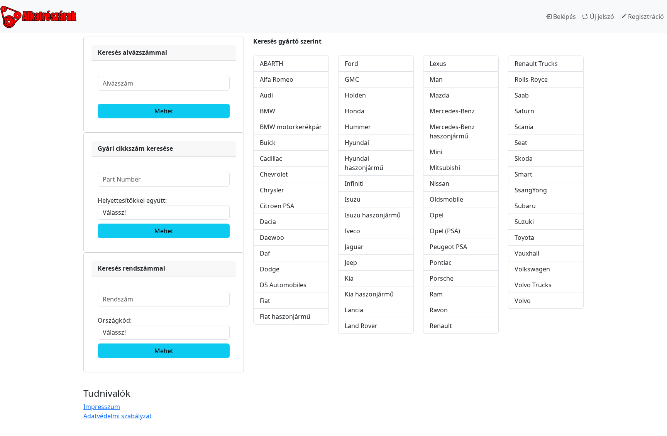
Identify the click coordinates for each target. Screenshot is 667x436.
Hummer (358, 127)
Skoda (524, 158)
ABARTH (271, 63)
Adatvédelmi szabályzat (117, 416)
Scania (524, 127)
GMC (352, 79)
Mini (436, 152)
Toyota (524, 237)
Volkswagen (532, 269)
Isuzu (353, 199)
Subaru (525, 206)
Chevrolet (274, 174)
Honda (354, 111)
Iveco (352, 231)
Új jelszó (601, 16)
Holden (355, 95)
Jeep (351, 262)
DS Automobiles (283, 285)
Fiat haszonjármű (285, 316)
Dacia (268, 221)
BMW (267, 111)
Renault (441, 326)
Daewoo (272, 237)
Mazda (439, 95)
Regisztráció (645, 16)
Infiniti (354, 183)
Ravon (439, 310)
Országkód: (115, 320)
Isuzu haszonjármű (373, 215)
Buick (268, 142)
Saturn (524, 111)
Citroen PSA (277, 206)
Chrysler (272, 190)
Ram (436, 294)
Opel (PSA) (445, 231)
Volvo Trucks (533, 285)
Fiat (265, 300)
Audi (266, 95)
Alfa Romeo (276, 79)
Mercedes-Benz (452, 111)
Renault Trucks (536, 63)
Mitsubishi (445, 167)
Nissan (439, 183)
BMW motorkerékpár (291, 127)
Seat (521, 142)
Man (436, 79)
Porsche (442, 278)
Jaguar (354, 246)
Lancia (354, 310)
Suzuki (524, 221)
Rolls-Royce (531, 79)
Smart (523, 174)
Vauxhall (527, 253)
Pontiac (441, 262)
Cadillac (271, 158)
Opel (437, 215)
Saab (522, 95)
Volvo (523, 300)
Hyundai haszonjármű (364, 163)
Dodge (269, 269)
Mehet (163, 111)
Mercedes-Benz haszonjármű (452, 131)
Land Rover (361, 326)
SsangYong (531, 190)
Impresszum (101, 406)
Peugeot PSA (448, 246)
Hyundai (357, 142)
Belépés (564, 16)
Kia (349, 278)
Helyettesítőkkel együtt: (132, 200)
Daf (265, 253)
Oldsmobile (446, 199)
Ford (351, 63)
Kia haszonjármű (369, 294)
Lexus (438, 63)
